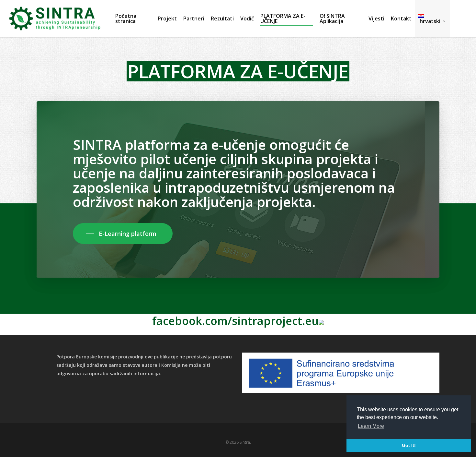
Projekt (167, 18)
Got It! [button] (409, 445)
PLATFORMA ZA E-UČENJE (282, 18)
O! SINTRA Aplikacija (332, 18)
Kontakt (401, 18)
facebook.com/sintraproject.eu (235, 320)
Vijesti (376, 18)
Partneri (193, 18)
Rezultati (222, 18)
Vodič (247, 18)
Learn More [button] (371, 426)
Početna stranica (125, 18)
